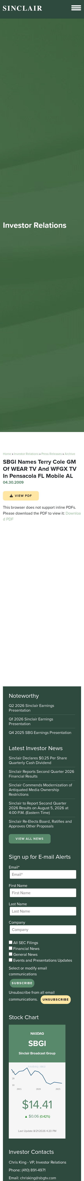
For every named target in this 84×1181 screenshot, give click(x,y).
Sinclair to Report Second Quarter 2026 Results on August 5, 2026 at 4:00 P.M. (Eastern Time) (38, 808)
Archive (70, 454)
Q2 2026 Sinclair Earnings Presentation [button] (31, 708)
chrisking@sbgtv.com (38, 1178)
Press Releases (51, 454)
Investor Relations (26, 454)
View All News (30, 838)
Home (7, 454)
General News (25, 954)
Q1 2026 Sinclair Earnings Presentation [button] (31, 722)
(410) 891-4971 (34, 1170)
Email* (14, 867)
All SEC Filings (25, 943)
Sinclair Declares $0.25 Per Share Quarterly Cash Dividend (38, 761)
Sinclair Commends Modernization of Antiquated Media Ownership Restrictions (40, 790)
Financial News (25, 948)
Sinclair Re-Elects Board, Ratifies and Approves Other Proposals (40, 823)
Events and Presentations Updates (42, 960)
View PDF (23, 495)
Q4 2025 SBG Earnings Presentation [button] (40, 732)
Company (17, 922)
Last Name (18, 904)
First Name (18, 885)
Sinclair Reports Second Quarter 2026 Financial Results (41, 774)
